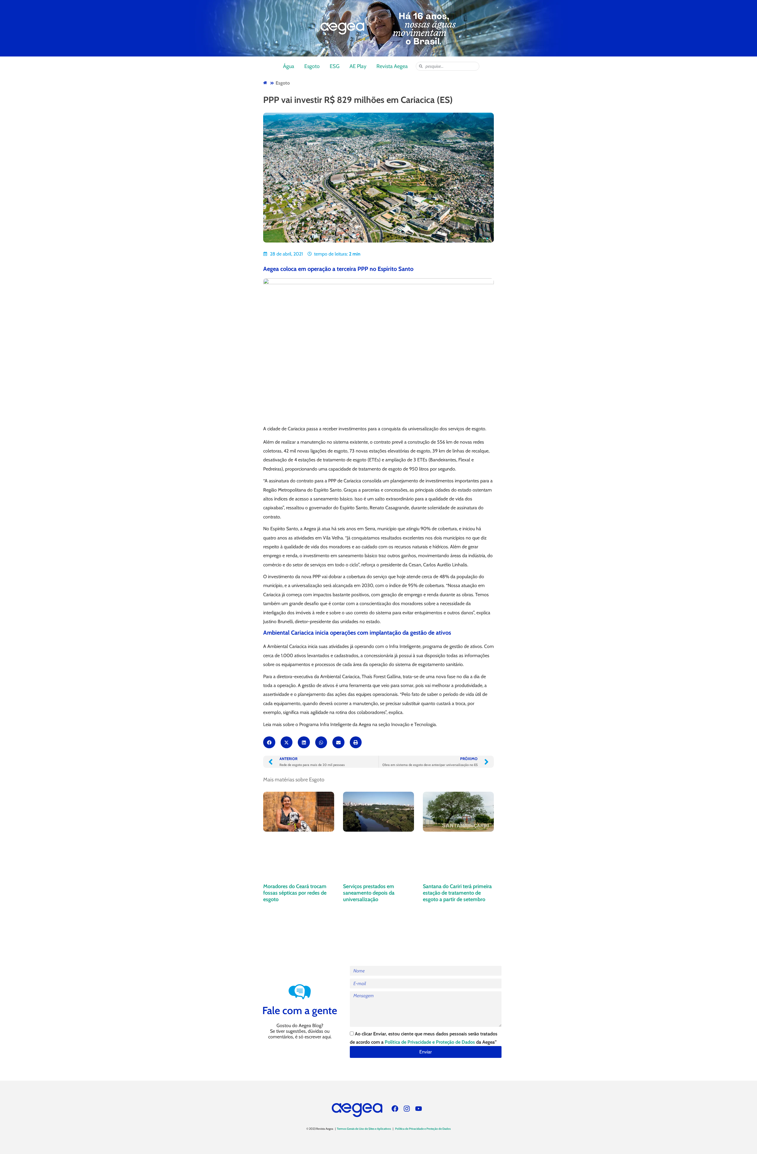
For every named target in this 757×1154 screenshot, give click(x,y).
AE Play (358, 66)
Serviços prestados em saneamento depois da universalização (368, 893)
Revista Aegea (392, 66)
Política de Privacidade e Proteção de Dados (430, 1042)
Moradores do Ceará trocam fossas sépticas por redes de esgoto (294, 893)
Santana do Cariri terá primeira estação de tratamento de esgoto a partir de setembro (457, 893)
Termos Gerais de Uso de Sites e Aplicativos (364, 1129)
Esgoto (312, 66)
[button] (269, 742)
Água (288, 66)
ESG (334, 66)
